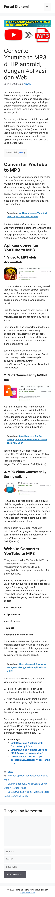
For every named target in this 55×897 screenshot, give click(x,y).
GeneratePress (27, 892)
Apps (10, 771)
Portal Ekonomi (16, 7)
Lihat (21, 152)
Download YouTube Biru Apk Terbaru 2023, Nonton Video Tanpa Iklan (30, 760)
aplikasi (12, 775)
